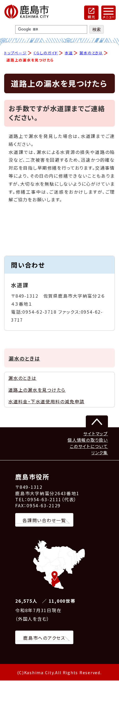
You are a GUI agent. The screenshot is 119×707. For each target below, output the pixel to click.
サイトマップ (95, 433)
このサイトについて (89, 446)
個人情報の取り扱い (88, 440)
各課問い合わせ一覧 (44, 520)
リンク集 (99, 452)
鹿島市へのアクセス (44, 637)
